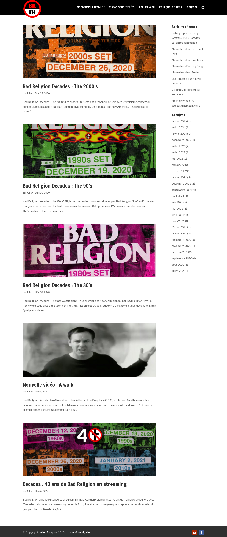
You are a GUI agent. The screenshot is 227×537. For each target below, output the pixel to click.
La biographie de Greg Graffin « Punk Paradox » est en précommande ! (187, 37)
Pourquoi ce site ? (170, 7)
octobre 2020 (180, 252)
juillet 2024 (178, 127)
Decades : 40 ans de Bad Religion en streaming (75, 484)
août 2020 (178, 264)
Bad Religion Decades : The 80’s (57, 285)
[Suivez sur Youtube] (194, 532)
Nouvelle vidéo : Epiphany (187, 59)
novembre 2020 (181, 245)
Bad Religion (147, 7)
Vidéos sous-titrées (121, 7)
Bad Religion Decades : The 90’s (57, 186)
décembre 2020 (181, 239)
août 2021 (178, 195)
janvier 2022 (179, 177)
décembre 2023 (181, 139)
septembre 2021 (182, 189)
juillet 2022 (178, 152)
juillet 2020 (178, 270)
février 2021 (179, 227)
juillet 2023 (178, 146)
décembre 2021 (181, 183)
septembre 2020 (182, 258)
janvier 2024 (179, 133)
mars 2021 (178, 220)
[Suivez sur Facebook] (201, 532)
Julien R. (44, 532)
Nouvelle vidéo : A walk (48, 384)
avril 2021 (178, 214)
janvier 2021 (179, 233)
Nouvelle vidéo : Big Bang (187, 66)
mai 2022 (177, 158)
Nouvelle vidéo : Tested (186, 72)
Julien (30, 93)
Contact (192, 7)
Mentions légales (80, 532)
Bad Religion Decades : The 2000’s (60, 86)
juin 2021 (177, 202)
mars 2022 (178, 164)
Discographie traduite (91, 7)
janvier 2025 (179, 121)
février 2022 (179, 171)
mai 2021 (177, 208)
